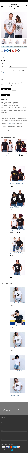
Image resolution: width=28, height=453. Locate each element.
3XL (11, 72)
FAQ (1, 427)
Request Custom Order (6, 46)
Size (2, 72)
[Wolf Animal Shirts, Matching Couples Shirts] (14, 25)
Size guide (3, 419)
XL (19, 70)
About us (3, 417)
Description (4, 99)
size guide (2, 72)
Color (2, 66)
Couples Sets (7, 55)
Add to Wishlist (23, 15)
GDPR (2, 425)
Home (2, 55)
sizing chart (11, 123)
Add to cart (6, 89)
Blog (2, 430)
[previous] (0, 149)
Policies (2, 422)
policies (4, 127)
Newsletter (4, 434)
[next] (27, 149)
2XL (23, 70)
